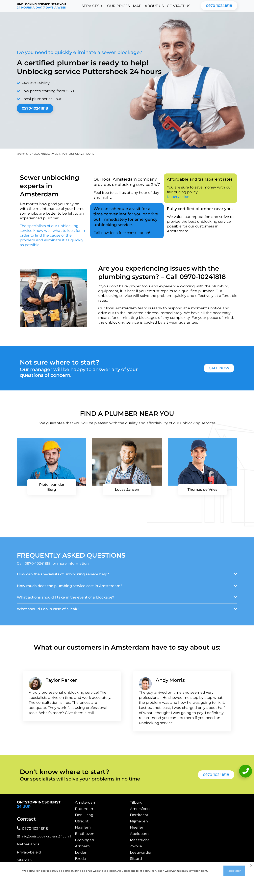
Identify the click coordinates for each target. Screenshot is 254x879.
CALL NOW (219, 368)
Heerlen (137, 827)
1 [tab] (124, 740)
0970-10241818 (219, 6)
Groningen (84, 840)
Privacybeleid (29, 852)
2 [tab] (130, 740)
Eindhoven (84, 834)
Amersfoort (140, 809)
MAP (137, 6)
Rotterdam (84, 809)
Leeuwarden (141, 852)
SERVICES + (92, 6)
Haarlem (83, 827)
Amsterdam (85, 802)
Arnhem (82, 846)
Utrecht (82, 821)
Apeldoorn (139, 834)
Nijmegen (139, 821)
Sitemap (24, 860)
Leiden (81, 852)
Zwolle (136, 846)
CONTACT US (178, 6)
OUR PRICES (118, 6)
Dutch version (178, 197)
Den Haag (84, 815)
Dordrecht (139, 815)
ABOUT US (154, 6)
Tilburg (136, 802)
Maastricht (139, 840)
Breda (80, 858)
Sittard (136, 858)
